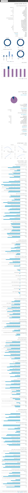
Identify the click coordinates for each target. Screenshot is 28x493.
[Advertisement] (14, 85)
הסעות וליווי (25, 119)
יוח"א (26, 16)
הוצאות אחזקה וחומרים (24, 117)
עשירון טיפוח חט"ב (24, 22)
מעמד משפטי (25, 12)
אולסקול (26, 1)
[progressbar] (10, 167)
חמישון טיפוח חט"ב (24, 20)
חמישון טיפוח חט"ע (24, 21)
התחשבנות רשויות (24, 120)
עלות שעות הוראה (24, 109)
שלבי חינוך (25, 15)
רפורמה (26, 19)
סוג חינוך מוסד (25, 13)
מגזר (26, 9)
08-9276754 (16, 33)
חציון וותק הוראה (24, 27)
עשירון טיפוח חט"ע (24, 23)
